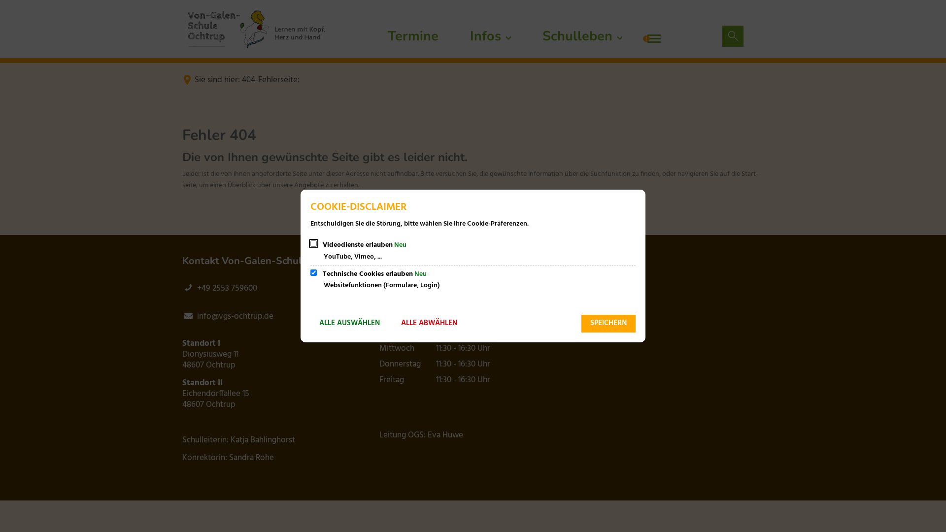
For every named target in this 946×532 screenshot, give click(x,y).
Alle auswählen (349, 323)
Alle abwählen (429, 323)
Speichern (608, 323)
